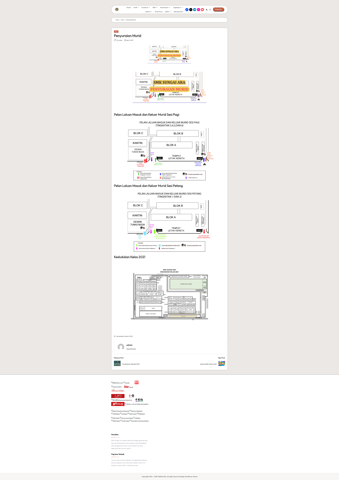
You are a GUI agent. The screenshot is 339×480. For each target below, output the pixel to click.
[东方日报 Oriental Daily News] (117, 404)
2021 (116, 31)
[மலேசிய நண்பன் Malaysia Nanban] (136, 404)
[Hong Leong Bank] (126, 418)
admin (129, 345)
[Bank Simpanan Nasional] (120, 411)
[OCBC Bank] (125, 421)
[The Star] (128, 386)
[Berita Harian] (136, 382)
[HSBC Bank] (115, 421)
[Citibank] (136, 418)
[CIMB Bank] (115, 414)
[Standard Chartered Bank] (139, 421)
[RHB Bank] (141, 414)
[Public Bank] (132, 414)
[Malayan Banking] (136, 411)
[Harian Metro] (116, 386)
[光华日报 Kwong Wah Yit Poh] (117, 396)
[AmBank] (123, 414)
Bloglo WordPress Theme (188, 476)
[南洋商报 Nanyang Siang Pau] (121, 400)
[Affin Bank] (115, 418)
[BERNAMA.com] (117, 382)
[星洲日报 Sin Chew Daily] (131, 396)
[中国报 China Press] (139, 400)
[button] (218, 9)
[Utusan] (126, 382)
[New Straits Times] (117, 390)
